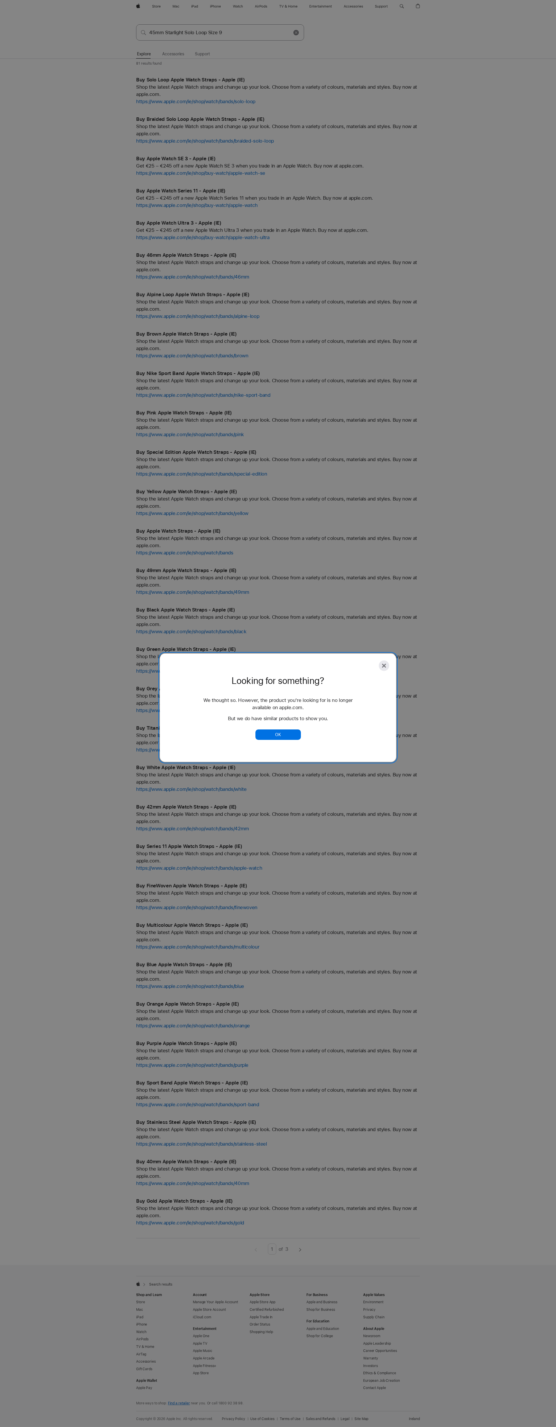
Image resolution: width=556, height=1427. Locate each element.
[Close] (384, 665)
